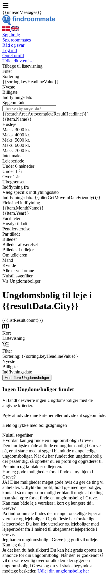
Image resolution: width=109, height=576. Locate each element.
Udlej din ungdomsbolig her (63, 570)
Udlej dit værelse (17, 60)
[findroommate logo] (28, 23)
